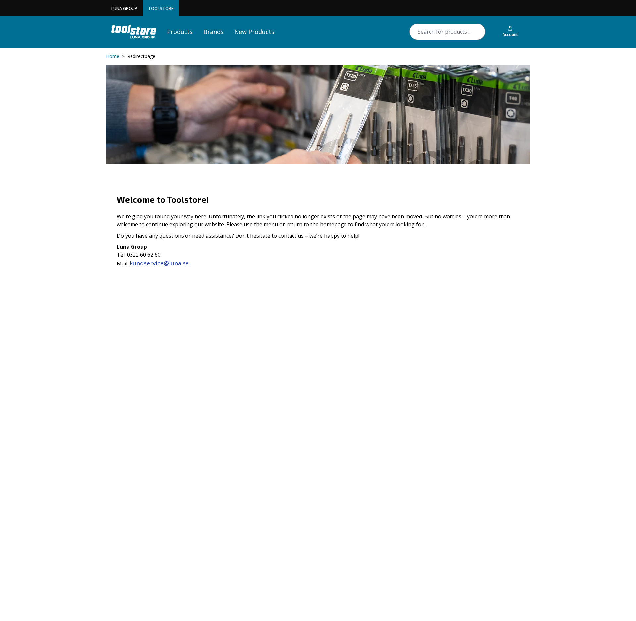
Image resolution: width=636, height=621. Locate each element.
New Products (254, 32)
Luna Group (124, 8)
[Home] (133, 31)
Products (180, 32)
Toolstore (161, 8)
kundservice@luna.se (159, 263)
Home (112, 56)
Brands (213, 32)
